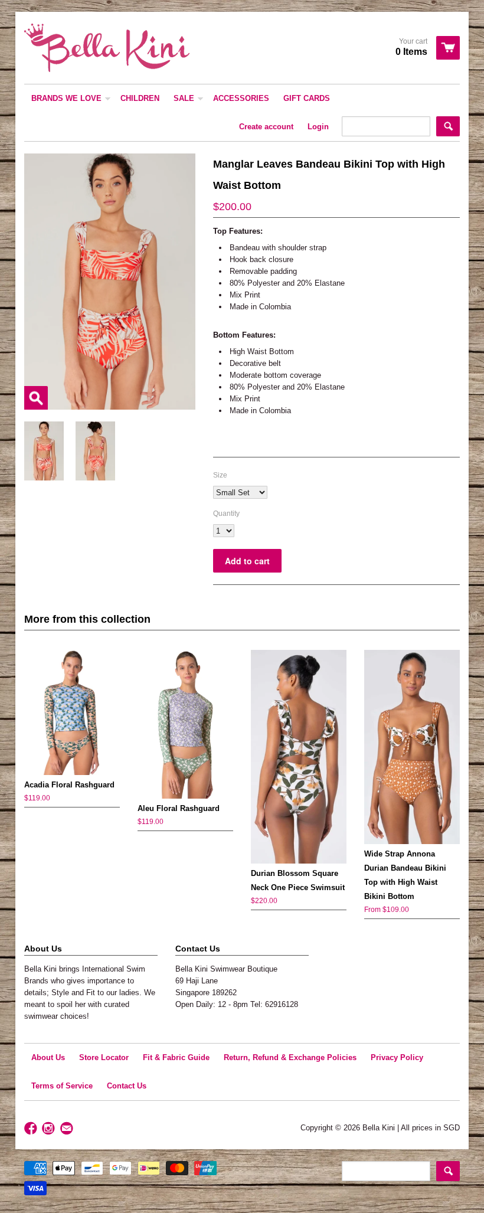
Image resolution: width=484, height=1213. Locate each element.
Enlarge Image (36, 398)
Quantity (226, 513)
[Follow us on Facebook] (32, 1129)
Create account (266, 126)
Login (318, 126)
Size (220, 475)
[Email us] (68, 1129)
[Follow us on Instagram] (49, 1129)
